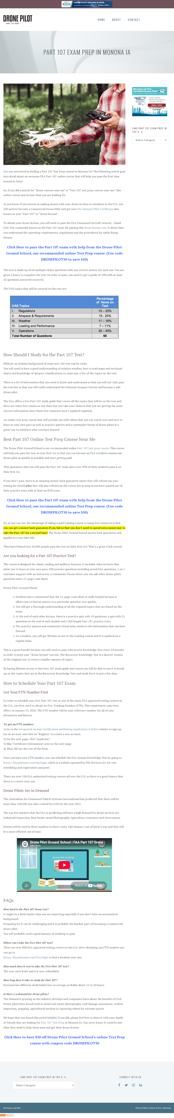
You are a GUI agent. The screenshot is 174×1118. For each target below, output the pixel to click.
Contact (134, 20)
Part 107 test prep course (93, 448)
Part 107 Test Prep (52, 1022)
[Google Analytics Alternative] (7, 1115)
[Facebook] (149, 19)
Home (101, 20)
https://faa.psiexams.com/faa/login (25, 762)
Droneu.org (11, 1108)
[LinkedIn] (167, 19)
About (116, 20)
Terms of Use (155, 1108)
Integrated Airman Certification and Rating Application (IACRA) (58, 729)
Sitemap (167, 1108)
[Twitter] (155, 19)
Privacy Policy (142, 1108)
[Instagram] (161, 19)
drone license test (95, 228)
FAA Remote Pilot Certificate (95, 209)
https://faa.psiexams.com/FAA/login (25, 957)
